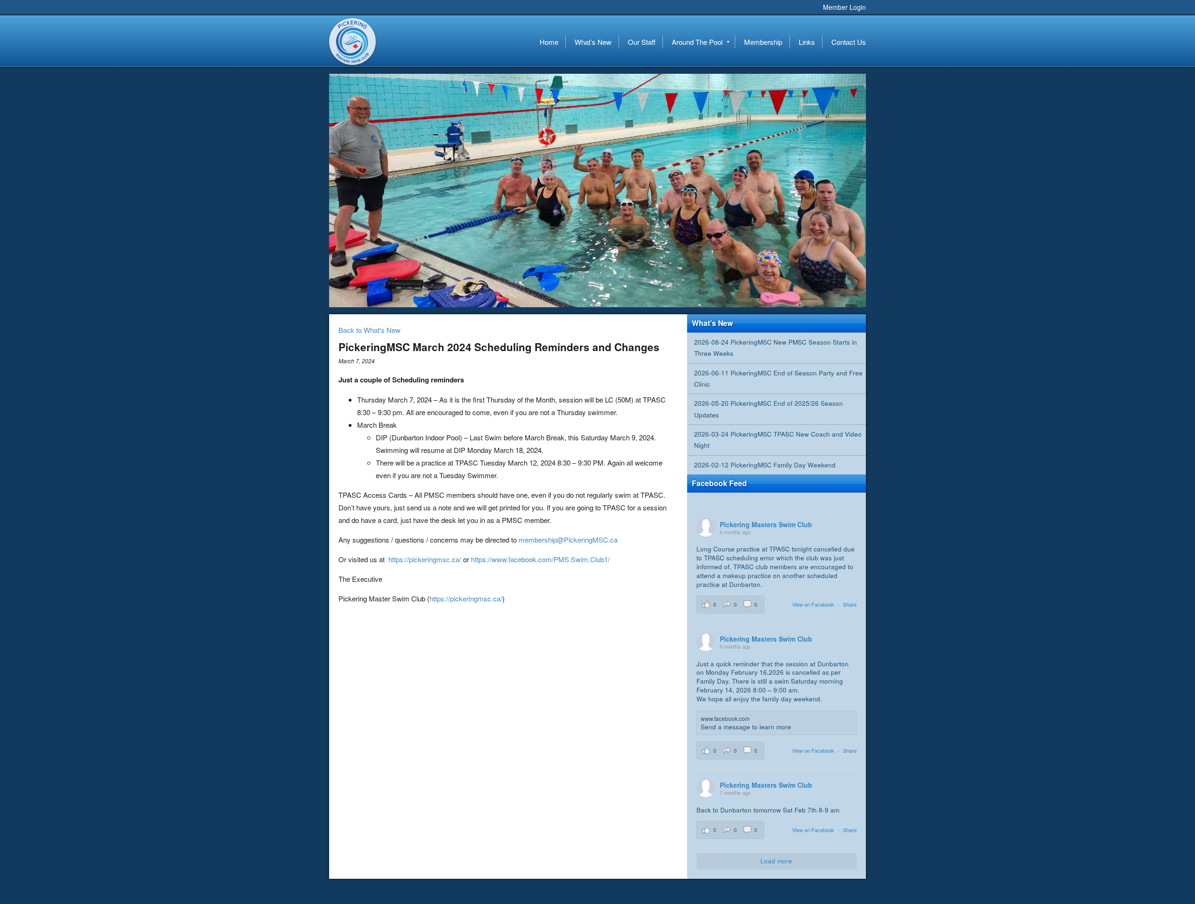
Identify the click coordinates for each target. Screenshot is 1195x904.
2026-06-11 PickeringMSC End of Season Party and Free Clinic (778, 378)
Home (549, 42)
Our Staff (641, 42)
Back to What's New (369, 330)
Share (850, 604)
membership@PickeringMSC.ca (568, 539)
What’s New (593, 42)
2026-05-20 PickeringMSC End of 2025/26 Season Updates (768, 409)
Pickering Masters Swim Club (352, 41)
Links (807, 42)
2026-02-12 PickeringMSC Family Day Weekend (765, 464)
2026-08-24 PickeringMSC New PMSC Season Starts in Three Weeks (775, 348)
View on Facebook (814, 604)
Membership (763, 42)
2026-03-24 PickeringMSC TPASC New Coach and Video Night (778, 440)
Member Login (844, 7)
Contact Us (848, 42)
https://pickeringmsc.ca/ (424, 559)
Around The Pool (697, 42)
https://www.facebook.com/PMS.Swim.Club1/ (540, 559)
